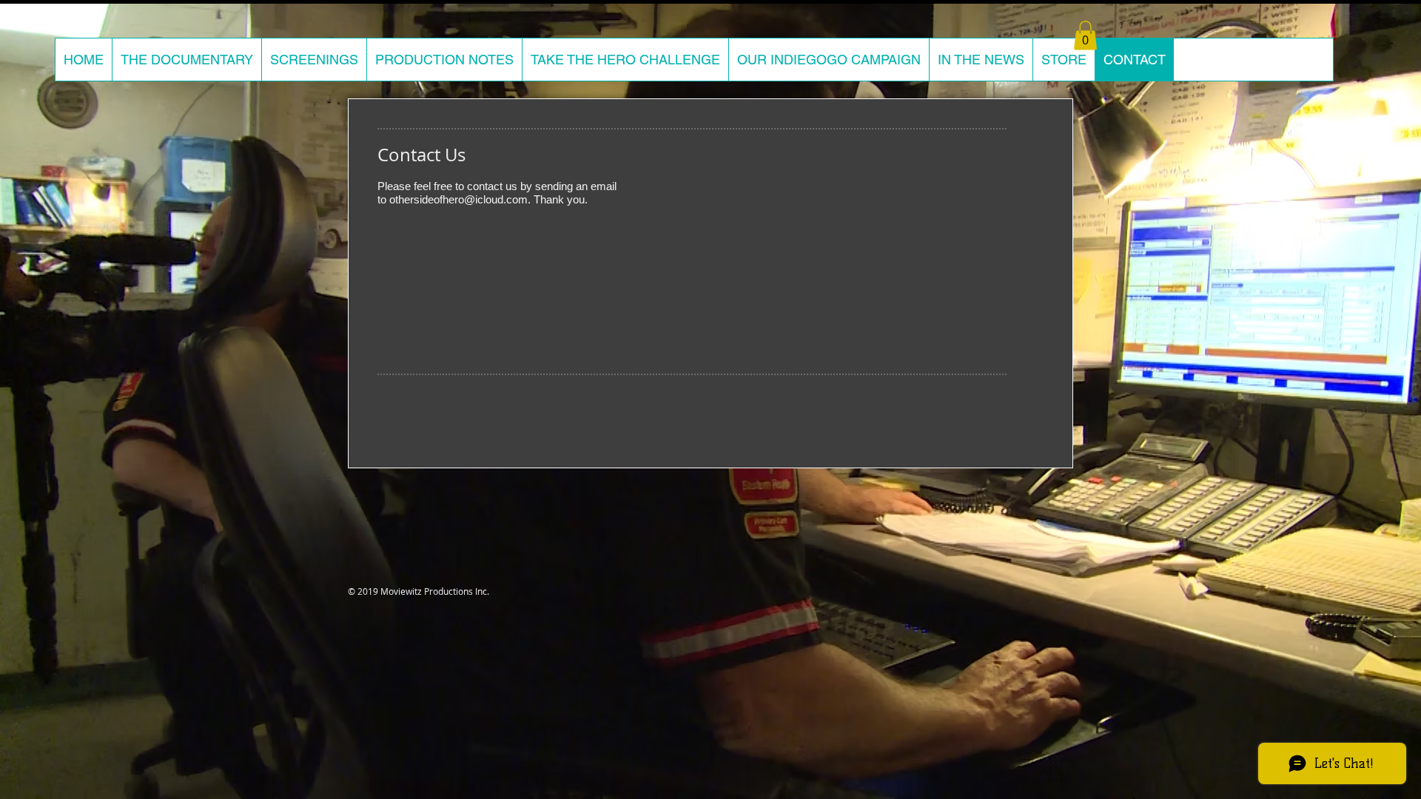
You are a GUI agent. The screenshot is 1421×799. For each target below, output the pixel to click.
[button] (1085, 35)
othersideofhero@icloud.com (458, 199)
